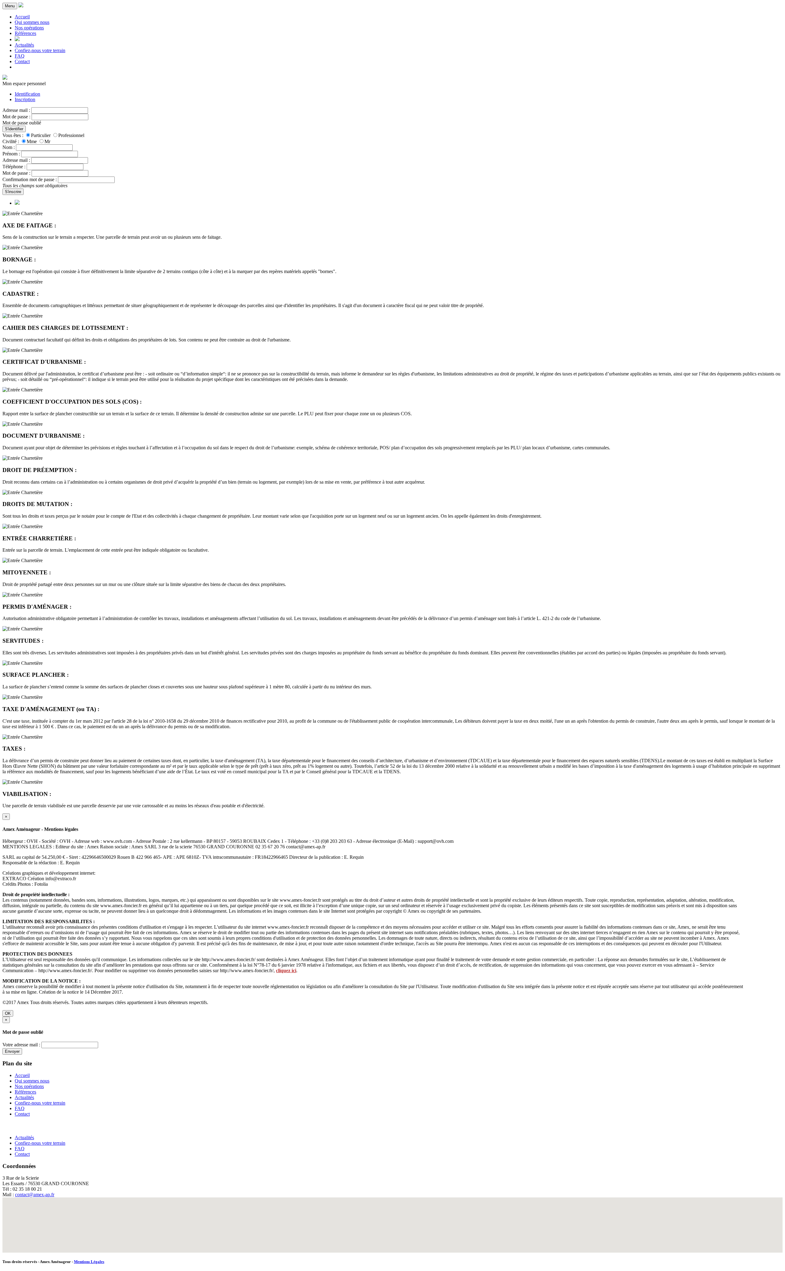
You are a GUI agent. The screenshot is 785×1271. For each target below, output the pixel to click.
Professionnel (71, 135)
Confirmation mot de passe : (29, 179)
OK (8, 1013)
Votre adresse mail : (21, 1044)
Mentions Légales (89, 1261)
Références (25, 33)
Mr (47, 141)
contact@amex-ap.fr (34, 1194)
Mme (32, 141)
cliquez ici (286, 970)
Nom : (8, 147)
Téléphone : (13, 166)
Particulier (41, 135)
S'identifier (14, 129)
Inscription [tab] (25, 99)
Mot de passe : (16, 116)
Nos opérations (29, 27)
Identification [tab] (27, 94)
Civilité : (10, 141)
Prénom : (11, 153)
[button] (392, 1221)
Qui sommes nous (32, 22)
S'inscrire (13, 191)
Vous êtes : (12, 135)
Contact (22, 61)
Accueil (22, 16)
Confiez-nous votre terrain (40, 50)
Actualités (24, 45)
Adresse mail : (16, 110)
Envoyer (12, 1051)
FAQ (20, 56)
